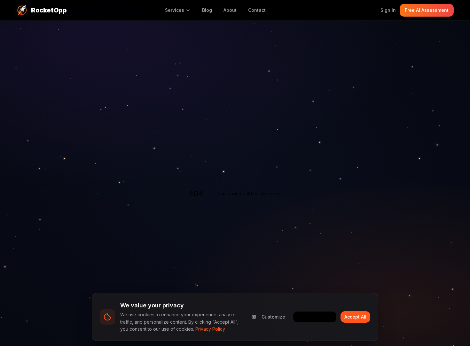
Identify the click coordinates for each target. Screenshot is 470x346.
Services (174, 10)
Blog (207, 10)
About (230, 10)
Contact (257, 10)
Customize (273, 317)
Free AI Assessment (427, 10)
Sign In (388, 10)
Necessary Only (315, 317)
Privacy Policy (210, 329)
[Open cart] (370, 10)
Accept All (355, 317)
